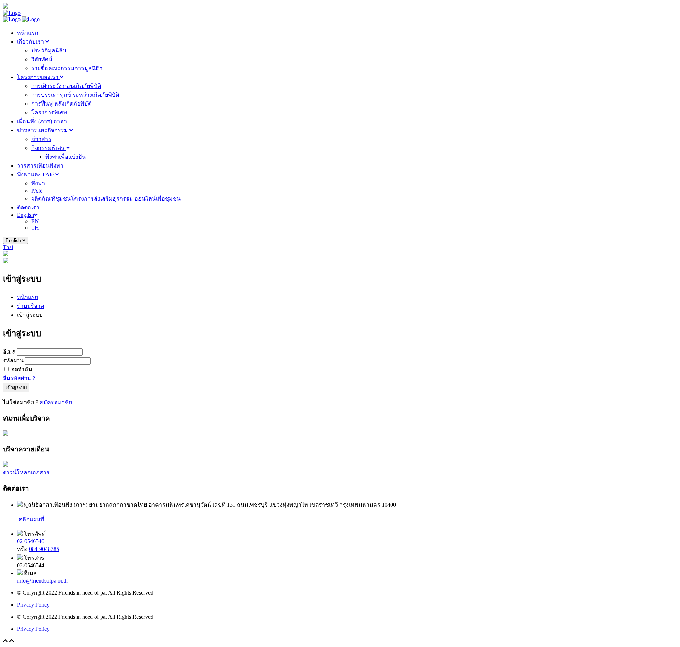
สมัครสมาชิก (56, 402)
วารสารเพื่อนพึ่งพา (40, 166)
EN (35, 221)
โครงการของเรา (38, 77)
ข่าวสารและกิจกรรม (43, 130)
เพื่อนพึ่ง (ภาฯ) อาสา (42, 121)
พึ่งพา (38, 183)
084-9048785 (44, 549)
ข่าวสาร (41, 139)
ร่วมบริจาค (30, 306)
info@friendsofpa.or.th (42, 581)
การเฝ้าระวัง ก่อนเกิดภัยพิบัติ (66, 86)
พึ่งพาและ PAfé (36, 174)
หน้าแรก (27, 33)
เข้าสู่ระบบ (16, 387)
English (25, 215)
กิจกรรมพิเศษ (48, 148)
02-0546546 (30, 541)
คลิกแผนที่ (31, 519)
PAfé (36, 191)
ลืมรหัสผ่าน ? (19, 378)
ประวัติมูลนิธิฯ (48, 50)
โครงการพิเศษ (49, 112)
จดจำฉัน (21, 369)
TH (35, 228)
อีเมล (9, 352)
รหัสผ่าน (13, 361)
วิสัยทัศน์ (41, 59)
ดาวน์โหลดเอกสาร (26, 472)
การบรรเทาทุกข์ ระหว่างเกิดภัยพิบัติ (75, 95)
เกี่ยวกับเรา (31, 42)
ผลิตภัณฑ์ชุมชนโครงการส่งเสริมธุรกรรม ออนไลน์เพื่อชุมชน (106, 199)
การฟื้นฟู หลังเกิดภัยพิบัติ (61, 104)
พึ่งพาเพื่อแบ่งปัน (65, 157)
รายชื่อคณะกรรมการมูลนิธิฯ (66, 68)
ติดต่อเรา (28, 207)
